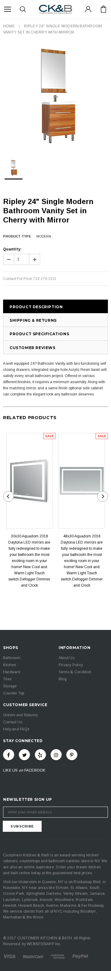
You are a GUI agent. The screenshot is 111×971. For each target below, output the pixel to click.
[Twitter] (24, 754)
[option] (55, 97)
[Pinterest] (71, 754)
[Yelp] (40, 754)
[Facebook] (8, 754)
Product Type (17, 236)
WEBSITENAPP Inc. (44, 944)
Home (9, 26)
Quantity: (12, 249)
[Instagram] (56, 754)
